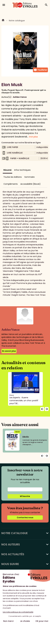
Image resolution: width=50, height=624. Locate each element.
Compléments (10, 184)
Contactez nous (25, 517)
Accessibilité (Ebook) (30, 184)
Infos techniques (22, 170)
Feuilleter (40, 70)
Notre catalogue (17, 20)
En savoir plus (9, 351)
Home (3, 20)
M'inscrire (25, 496)
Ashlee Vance (20, 97)
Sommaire (29, 177)
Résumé (7, 170)
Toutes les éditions (12, 177)
